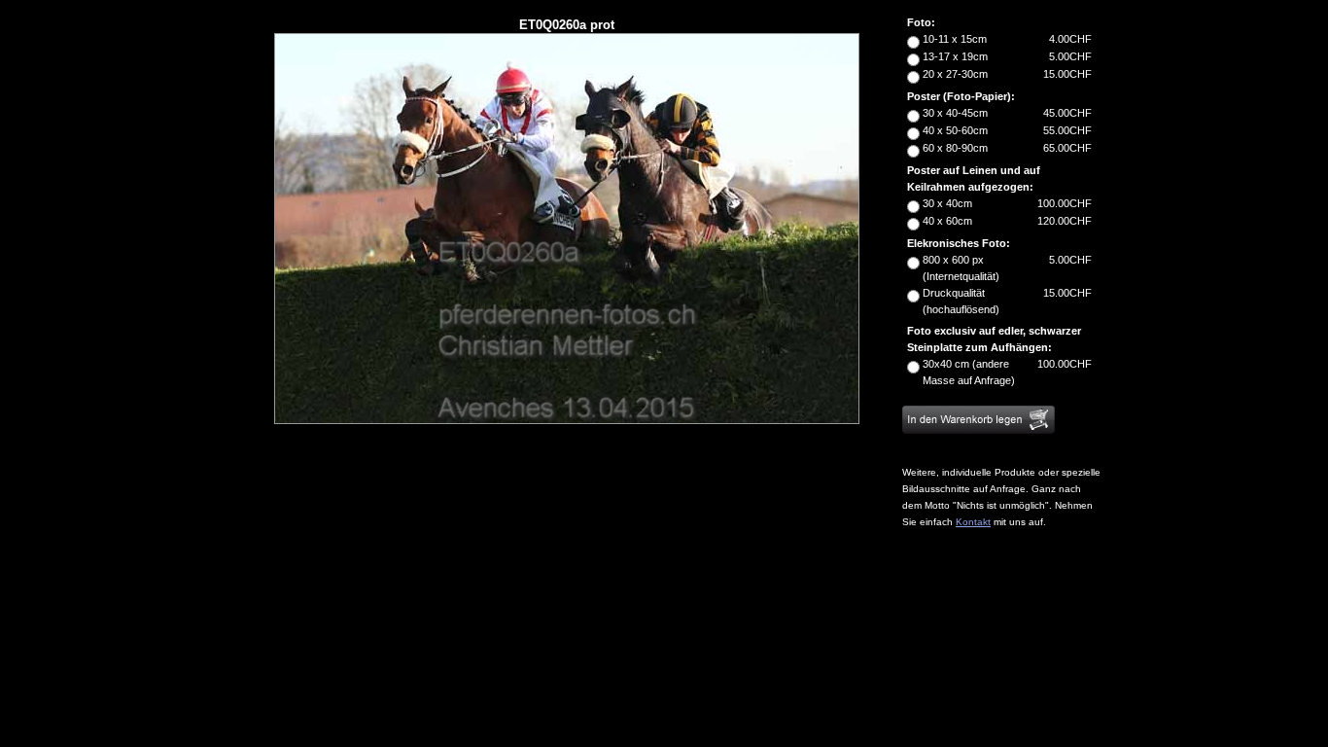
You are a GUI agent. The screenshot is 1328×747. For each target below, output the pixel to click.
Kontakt (973, 521)
